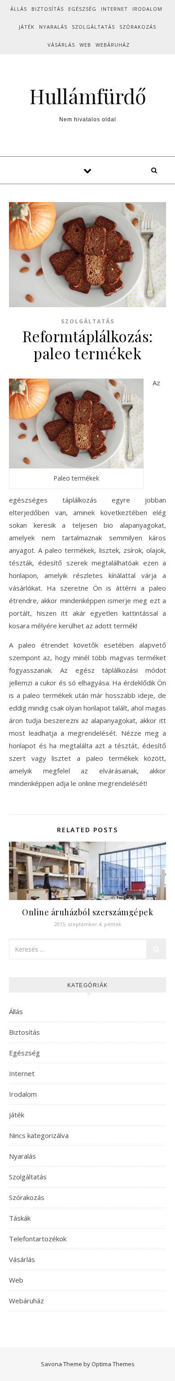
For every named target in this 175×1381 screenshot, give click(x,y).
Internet (114, 8)
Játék (27, 26)
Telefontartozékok (37, 1238)
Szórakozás (137, 26)
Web (85, 44)
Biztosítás (47, 8)
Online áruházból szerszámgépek (87, 912)
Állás (18, 8)
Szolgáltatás (93, 26)
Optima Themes (113, 1364)
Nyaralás (53, 26)
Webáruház (113, 44)
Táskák (20, 1217)
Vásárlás (61, 44)
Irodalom (147, 8)
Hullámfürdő (87, 96)
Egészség (82, 8)
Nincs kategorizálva (39, 1135)
